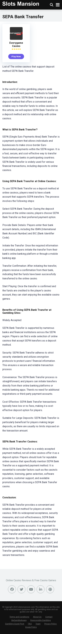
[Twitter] (21, 589)
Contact (48, 617)
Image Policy (31, 627)
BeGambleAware (19, 620)
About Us (37, 617)
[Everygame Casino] (16, 38)
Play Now (16, 56)
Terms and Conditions (19, 617)
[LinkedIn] (41, 589)
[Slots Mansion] (20, 3)
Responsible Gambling (40, 620)
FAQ (30, 624)
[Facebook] (12, 589)
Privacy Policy (50, 624)
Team (38, 624)
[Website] (50, 589)
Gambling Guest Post (14, 624)
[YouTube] (31, 589)
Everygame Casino (16, 44)
